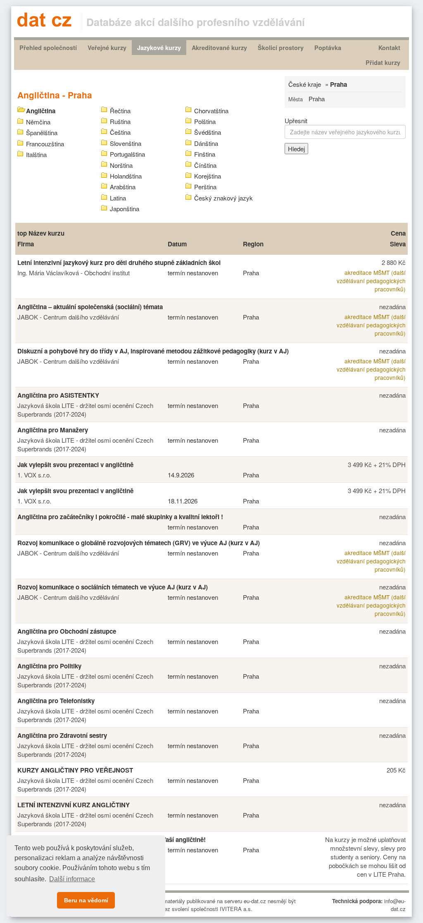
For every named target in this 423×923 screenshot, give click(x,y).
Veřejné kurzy (107, 47)
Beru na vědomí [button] (86, 900)
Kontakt (389, 47)
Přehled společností (48, 47)
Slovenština (125, 143)
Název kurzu (46, 233)
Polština (205, 121)
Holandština (126, 176)
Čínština (205, 165)
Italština (36, 154)
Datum (177, 243)
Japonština (124, 208)
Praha (317, 98)
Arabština (122, 186)
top (22, 233)
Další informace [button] (72, 878)
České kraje (304, 84)
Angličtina (40, 110)
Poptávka (327, 47)
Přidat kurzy (383, 62)
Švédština (207, 132)
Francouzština (45, 143)
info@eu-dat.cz (395, 905)
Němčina (38, 121)
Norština (121, 165)
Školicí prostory (281, 47)
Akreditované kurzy (219, 47)
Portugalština (127, 154)
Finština (204, 154)
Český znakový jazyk (223, 197)
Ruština (120, 121)
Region (253, 243)
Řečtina (120, 110)
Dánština (206, 143)
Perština (205, 186)
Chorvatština (211, 110)
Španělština (41, 132)
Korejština (207, 176)
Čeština (120, 132)
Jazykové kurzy (159, 47)
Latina (118, 197)
